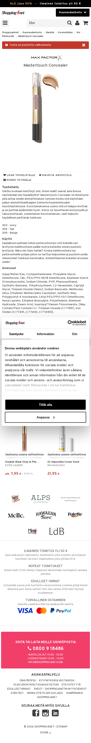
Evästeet (17, 693)
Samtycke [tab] (16, 334)
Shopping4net (10, 32)
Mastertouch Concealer (30, 36)
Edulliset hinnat (19, 689)
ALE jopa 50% (21, 3)
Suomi (44, 732)
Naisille (50, 32)
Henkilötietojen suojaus (45, 693)
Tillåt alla (45, 404)
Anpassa (43, 417)
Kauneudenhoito (32, 32)
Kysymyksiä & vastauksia (56, 680)
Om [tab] (74, 334)
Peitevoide (8, 36)
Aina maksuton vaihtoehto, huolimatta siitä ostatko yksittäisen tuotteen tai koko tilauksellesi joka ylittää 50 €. (45, 555)
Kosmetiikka (65, 32)
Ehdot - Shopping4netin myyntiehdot (60, 689)
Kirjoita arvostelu (56, 175)
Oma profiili (27, 680)
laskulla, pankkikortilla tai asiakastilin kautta (45, 602)
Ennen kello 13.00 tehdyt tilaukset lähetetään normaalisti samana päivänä (45, 570)
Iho (78, 32)
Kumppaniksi (74, 693)
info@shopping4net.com (45, 662)
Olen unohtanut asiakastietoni (36, 685)
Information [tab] (45, 334)
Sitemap (61, 727)
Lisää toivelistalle (20, 175)
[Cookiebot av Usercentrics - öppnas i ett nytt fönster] (67, 323)
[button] (85, 23)
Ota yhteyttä (71, 685)
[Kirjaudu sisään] (77, 23)
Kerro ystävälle (19, 180)
